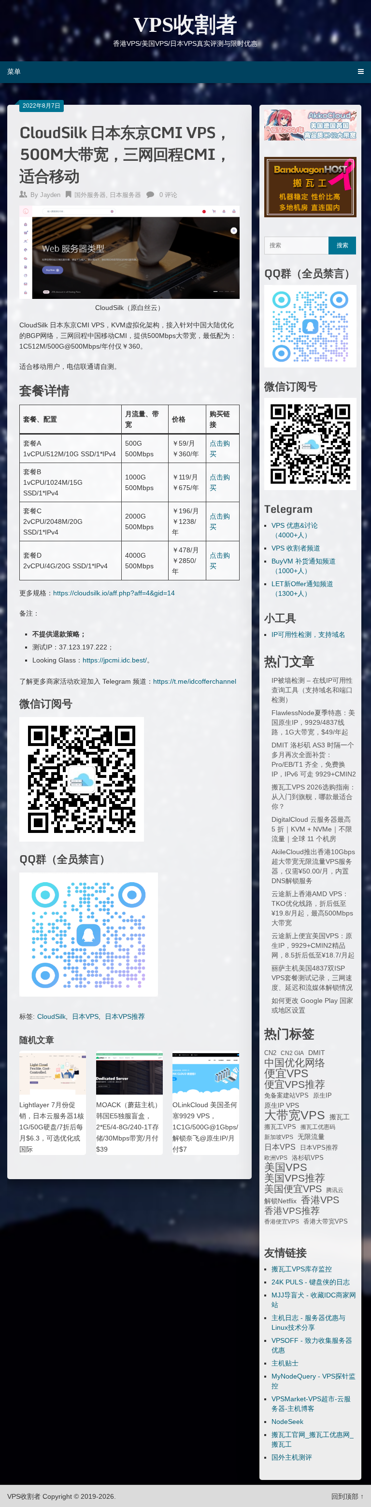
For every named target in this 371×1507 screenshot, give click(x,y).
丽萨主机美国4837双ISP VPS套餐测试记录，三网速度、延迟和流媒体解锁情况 (312, 977)
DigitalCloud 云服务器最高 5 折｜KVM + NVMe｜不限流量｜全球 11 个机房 (311, 829)
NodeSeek (287, 1421)
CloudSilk (51, 1016)
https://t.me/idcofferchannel (194, 681)
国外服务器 (90, 194)
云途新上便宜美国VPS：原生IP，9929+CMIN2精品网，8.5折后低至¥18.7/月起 (313, 945)
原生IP (322, 1095)
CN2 (270, 1053)
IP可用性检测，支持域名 (308, 634)
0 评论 (168, 194)
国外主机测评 (291, 1457)
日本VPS (85, 1016)
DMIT (316, 1052)
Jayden (50, 194)
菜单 (14, 71)
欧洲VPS (275, 1158)
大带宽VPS (294, 1115)
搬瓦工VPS (280, 1127)
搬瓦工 (339, 1117)
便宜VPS (286, 1073)
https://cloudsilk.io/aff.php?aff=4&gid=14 (114, 593)
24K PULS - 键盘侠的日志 (310, 1282)
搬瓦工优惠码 (317, 1127)
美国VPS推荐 (294, 1178)
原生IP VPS (281, 1105)
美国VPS (285, 1167)
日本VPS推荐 (125, 1016)
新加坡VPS (278, 1137)
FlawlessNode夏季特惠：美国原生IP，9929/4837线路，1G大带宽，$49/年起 (313, 722)
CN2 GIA (292, 1053)
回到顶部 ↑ (347, 1496)
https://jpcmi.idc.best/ (115, 660)
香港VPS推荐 (292, 1211)
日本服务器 (125, 194)
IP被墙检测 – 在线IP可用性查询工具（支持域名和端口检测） (312, 690)
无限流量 (311, 1137)
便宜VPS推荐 (294, 1084)
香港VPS (320, 1200)
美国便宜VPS (293, 1189)
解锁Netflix (280, 1201)
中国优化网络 (294, 1063)
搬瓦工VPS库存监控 (301, 1269)
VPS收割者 (185, 25)
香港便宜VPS (281, 1221)
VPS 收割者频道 (295, 548)
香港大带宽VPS (325, 1221)
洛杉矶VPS (308, 1158)
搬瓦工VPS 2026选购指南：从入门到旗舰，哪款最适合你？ (313, 796)
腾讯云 (334, 1190)
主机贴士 (285, 1363)
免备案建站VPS (286, 1095)
